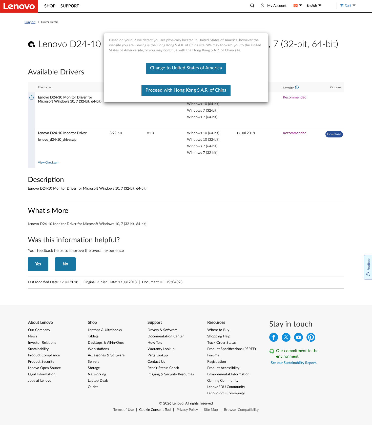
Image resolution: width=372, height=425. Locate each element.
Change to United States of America (186, 68)
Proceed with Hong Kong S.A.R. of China (186, 90)
